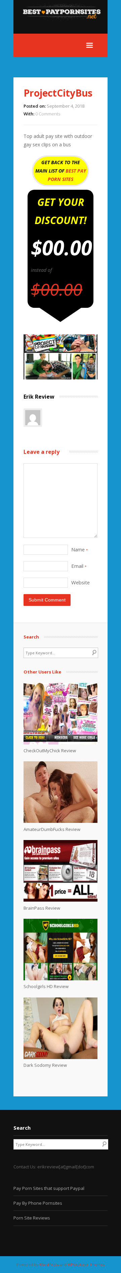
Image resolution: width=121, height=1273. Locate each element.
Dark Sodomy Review (45, 1065)
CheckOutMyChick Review (50, 751)
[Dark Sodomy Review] (60, 1057)
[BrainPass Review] (60, 900)
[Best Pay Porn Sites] (64, 29)
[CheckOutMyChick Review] (60, 743)
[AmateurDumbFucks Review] (60, 821)
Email (78, 565)
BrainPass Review (42, 908)
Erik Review (39, 396)
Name (79, 549)
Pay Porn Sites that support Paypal (48, 1188)
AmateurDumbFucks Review (52, 829)
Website (80, 582)
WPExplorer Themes (86, 1264)
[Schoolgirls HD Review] (60, 979)
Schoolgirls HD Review (46, 986)
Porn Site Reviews (31, 1218)
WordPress (49, 1264)
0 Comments (47, 114)
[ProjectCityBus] (60, 377)
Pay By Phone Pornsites (37, 1203)
